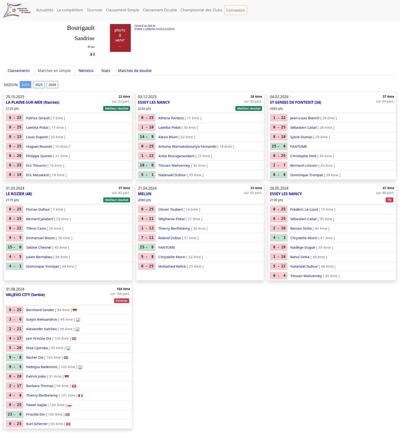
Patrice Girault (38, 118)
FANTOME (298, 146)
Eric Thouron (36, 165)
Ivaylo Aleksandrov (41, 319)
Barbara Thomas (39, 385)
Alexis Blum (168, 137)
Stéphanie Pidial (171, 218)
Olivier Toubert (170, 209)
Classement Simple (122, 10)
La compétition (70, 10)
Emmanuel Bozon (40, 237)
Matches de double (135, 70)
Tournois (94, 10)
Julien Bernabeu (39, 256)
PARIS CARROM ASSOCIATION (154, 29)
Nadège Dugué (302, 247)
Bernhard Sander (40, 309)
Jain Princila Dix (38, 338)
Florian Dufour (38, 209)
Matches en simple (54, 70)
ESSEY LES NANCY (154, 102)
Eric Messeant (37, 174)
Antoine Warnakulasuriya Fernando (187, 146)
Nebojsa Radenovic (42, 366)
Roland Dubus (169, 237)
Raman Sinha (301, 228)
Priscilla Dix (35, 414)
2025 (39, 84)
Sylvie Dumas (301, 137)
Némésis (86, 70)
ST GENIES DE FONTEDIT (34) (295, 102)
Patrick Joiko (36, 376)
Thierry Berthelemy (174, 228)
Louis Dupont (37, 137)
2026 (52, 84)
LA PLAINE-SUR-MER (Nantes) (32, 102)
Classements (19, 70)
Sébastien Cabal (303, 127)
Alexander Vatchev (41, 328)
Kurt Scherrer (37, 423)
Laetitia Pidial (37, 127)
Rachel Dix (34, 357)
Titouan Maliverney (174, 165)
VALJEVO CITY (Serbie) (25, 294)
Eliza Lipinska (37, 347)
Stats (105, 70)
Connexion (235, 10)
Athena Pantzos (171, 118)
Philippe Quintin (39, 155)
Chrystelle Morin (171, 256)
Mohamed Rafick (172, 266)
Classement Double (160, 10)
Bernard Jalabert (39, 218)
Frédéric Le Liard (304, 209)
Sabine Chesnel (38, 247)
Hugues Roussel (39, 146)
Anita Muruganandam (176, 155)
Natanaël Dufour (172, 174)
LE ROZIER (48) (19, 193)
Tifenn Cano (36, 228)
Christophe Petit (303, 155)
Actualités (44, 10)
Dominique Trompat (306, 174)
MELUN (144, 193)
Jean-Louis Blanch (304, 118)
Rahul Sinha (299, 256)
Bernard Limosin (303, 165)
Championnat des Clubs (201, 10)
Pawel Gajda (36, 404)
